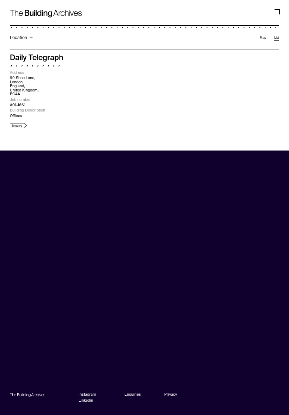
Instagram (87, 394)
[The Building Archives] (46, 9)
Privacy (170, 394)
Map (263, 37)
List (276, 37)
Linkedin (86, 400)
